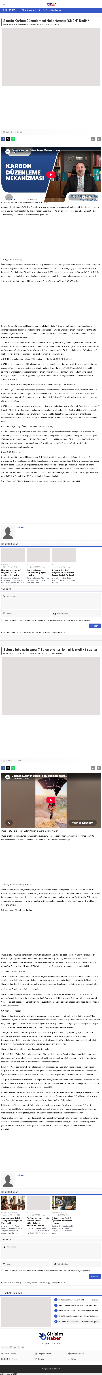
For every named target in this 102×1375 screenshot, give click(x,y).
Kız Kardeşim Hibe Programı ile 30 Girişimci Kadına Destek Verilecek (63, 572)
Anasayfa (6, 24)
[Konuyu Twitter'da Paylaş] (8, 139)
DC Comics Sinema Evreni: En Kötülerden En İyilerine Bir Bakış (78, 1321)
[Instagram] (10, 1347)
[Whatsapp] (18, 1347)
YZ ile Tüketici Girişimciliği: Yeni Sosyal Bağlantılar (41, 10)
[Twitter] (6, 1347)
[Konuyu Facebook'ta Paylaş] (3, 139)
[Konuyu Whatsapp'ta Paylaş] (13, 139)
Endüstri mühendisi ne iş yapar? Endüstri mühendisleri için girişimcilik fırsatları (38, 1221)
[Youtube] (14, 1347)
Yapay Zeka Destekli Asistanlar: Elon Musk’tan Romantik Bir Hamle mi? (78, 1305)
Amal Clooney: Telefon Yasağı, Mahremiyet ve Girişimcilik (11, 1220)
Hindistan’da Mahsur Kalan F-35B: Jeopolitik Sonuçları (78, 1300)
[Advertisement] (51, 108)
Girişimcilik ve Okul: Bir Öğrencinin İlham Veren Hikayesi (62, 1220)
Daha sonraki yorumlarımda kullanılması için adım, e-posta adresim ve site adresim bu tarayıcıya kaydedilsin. (47, 620)
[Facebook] (3, 1347)
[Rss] (22, 1347)
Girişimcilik (5, 1213)
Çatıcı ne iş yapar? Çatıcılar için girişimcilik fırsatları (38, 572)
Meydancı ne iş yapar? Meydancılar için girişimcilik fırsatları (11, 572)
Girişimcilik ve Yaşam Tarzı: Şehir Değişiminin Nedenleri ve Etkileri (78, 1310)
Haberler (14, 24)
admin (20, 527)
